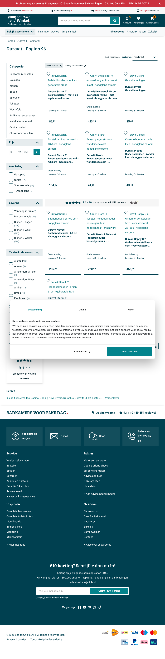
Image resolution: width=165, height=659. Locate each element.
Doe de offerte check (96, 466)
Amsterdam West (24, 281)
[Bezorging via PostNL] (115, 632)
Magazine (12, 532)
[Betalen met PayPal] (134, 642)
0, (7, 398)
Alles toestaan (129, 351)
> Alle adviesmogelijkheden (100, 494)
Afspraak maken (136, 32)
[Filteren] (37, 152)
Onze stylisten (92, 481)
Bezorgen (11, 476)
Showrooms (117, 32)
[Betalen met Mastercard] (153, 632)
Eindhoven (22, 298)
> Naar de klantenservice (20, 496)
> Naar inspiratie (15, 545)
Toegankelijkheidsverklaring (46, 639)
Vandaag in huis (25, 211)
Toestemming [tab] (34, 309)
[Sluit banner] (160, 3)
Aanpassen (80, 351)
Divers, (59, 398)
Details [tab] (83, 309)
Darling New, (47, 398)
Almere (20, 266)
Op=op (19, 174)
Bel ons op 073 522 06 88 (144, 436)
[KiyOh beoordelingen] (105, 632)
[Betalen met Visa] (134, 632)
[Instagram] (95, 607)
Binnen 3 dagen (23, 223)
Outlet (20, 180)
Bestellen (11, 466)
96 (155, 346)
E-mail (64, 436)
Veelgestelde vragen (29, 436)
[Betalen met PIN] (124, 642)
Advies (55, 32)
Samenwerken (92, 532)
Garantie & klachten (17, 486)
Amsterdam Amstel (25, 273)
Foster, (96, 398)
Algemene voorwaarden (51, 635)
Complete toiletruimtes (19, 516)
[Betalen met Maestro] (144, 632)
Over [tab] (131, 309)
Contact (88, 537)
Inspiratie (43, 32)
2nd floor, (14, 398)
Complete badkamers (18, 511)
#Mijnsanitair (14, 537)
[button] (48, 74)
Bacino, (35, 398)
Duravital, (80, 398)
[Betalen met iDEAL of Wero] (124, 632)
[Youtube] (84, 607)
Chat (102, 436)
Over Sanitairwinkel (95, 516)
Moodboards (13, 522)
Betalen (10, 471)
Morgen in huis (25, 217)
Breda (19, 293)
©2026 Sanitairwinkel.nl (20, 635)
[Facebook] (79, 607)
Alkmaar (20, 261)
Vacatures (89, 522)
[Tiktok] (100, 607)
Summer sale (24, 185)
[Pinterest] (90, 607)
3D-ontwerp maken (95, 471)
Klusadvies (90, 486)
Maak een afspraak (95, 460)
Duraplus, (68, 398)
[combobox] (84, 20)
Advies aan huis (93, 476)
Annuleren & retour (17, 481)
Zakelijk (152, 32)
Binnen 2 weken (23, 239)
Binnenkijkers (14, 527)
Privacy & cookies (16, 639)
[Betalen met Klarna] (144, 642)
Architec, (25, 398)
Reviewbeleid (14, 491)
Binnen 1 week (22, 231)
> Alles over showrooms (97, 545)
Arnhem (20, 288)
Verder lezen (112, 398)
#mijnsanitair (69, 32)
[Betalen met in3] (153, 642)
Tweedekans (23, 191)
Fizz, (88, 398)
